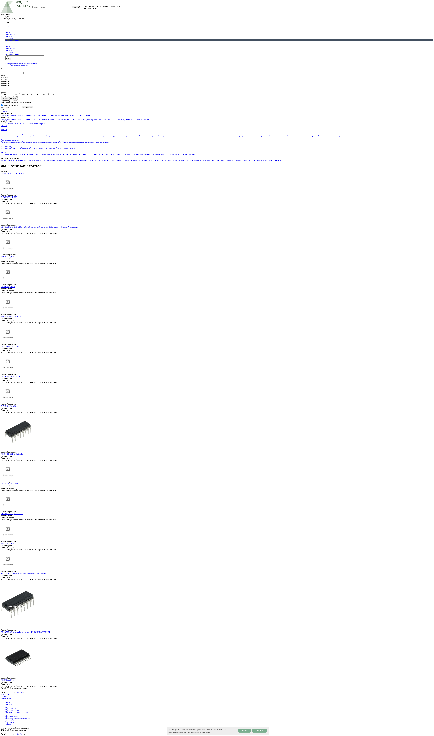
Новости (8, 36)
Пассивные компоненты (49, 142)
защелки (193, 160)
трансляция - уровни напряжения (228, 160)
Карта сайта (10, 720)
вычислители (38, 154)
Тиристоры (25, 148)
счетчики (186, 160)
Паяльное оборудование (260, 136)
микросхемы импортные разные (65, 154)
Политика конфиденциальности (17, 718)
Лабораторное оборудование (12, 136)
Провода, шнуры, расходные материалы (123, 136)
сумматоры (246, 160)
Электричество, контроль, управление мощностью (208, 136)
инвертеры (105, 160)
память (165, 154)
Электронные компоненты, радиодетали (302, 136)
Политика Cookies (205, 732)
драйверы (181, 154)
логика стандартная (52, 160)
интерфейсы (172, 154)
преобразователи (83, 154)
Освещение (59, 136)
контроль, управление (24, 154)
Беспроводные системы (100, 142)
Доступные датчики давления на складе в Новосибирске (23, 124)
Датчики (283, 136)
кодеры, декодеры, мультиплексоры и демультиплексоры (23, 160)
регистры (113, 160)
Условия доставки (12, 710)
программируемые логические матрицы (265, 160)
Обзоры (8, 724)
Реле (60, 142)
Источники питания (72, 136)
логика (187, 154)
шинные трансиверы (158, 160)
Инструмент (163, 136)
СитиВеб (19, 692)
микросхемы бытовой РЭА (144, 154)
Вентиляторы (274, 136)
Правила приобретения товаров (17, 712)
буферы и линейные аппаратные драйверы (133, 160)
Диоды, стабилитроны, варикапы (43, 148)
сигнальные (48, 154)
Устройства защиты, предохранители (76, 142)
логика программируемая (69, 160)
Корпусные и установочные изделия (94, 136)
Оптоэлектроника (39, 136)
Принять (244, 731)
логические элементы (174, 160)
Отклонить (259, 731)
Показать (5, 98)
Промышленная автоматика (178, 136)
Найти (8, 59)
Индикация (50, 136)
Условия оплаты (11, 708)
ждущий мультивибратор (205, 160)
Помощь (4, 696)
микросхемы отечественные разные (104, 154)
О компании (10, 32)
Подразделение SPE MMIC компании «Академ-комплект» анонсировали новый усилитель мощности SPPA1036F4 (45, 115)
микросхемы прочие (126, 154)
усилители (158, 154)
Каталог (8, 26)
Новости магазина (10, 105)
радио (192, 154)
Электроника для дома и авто (239, 136)
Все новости (6, 111)
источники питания (8, 154)
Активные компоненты (19, 65)
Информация (6, 698)
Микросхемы (6, 148)
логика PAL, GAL (86, 160)
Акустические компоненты (11, 142)
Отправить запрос (12, 40)
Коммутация (28, 136)
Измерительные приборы (148, 136)
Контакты (9, 38)
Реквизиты (9, 722)
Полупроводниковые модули (67, 148)
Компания (5, 694)
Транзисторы (16, 148)
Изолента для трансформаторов (330, 136)
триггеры (97, 160)
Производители (11, 34)
